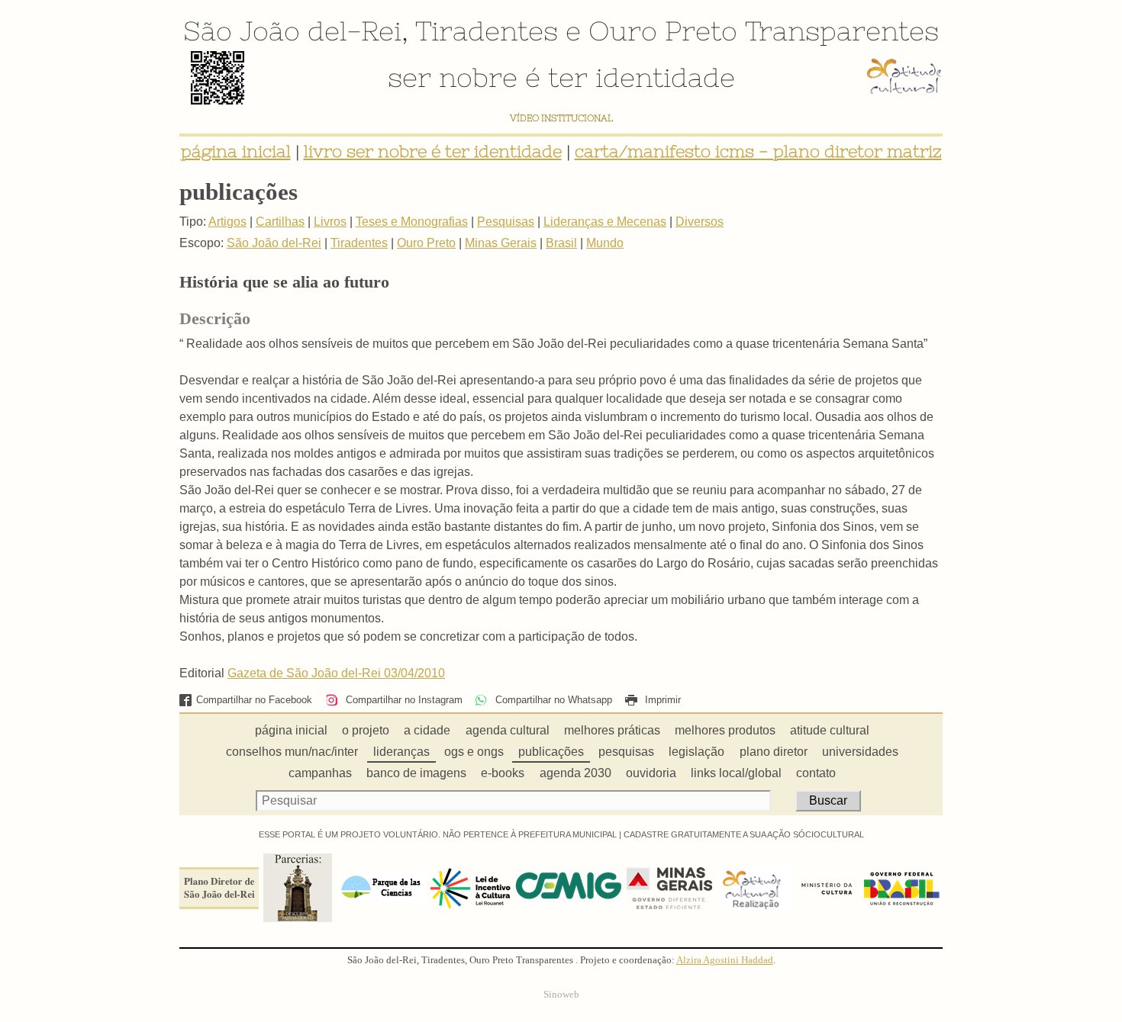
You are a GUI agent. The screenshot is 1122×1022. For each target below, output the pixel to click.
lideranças (401, 751)
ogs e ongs (474, 751)
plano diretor (774, 751)
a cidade (427, 730)
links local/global (736, 772)
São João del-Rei (292, 30)
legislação (696, 751)
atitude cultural (829, 730)
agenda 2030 (575, 772)
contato (816, 772)
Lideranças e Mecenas (604, 221)
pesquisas (626, 751)
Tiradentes (486, 30)
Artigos (227, 221)
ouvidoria (651, 772)
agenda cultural (508, 730)
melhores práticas (612, 730)
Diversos (699, 221)
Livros (330, 221)
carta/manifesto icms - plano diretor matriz (758, 151)
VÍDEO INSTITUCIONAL (561, 118)
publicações (551, 751)
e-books (502, 772)
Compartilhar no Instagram (402, 699)
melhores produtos (725, 730)
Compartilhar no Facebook (254, 699)
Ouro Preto (662, 30)
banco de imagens (416, 772)
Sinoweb (561, 994)
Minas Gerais (501, 242)
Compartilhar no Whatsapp (551, 699)
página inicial (236, 151)
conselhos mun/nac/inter (292, 751)
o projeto (365, 730)
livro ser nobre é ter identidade (433, 151)
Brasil (561, 242)
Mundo (605, 242)
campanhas (320, 772)
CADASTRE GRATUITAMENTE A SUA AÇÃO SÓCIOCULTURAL (744, 834)
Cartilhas (280, 221)
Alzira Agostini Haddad (724, 960)
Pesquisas (505, 221)
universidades (860, 751)
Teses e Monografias (412, 221)
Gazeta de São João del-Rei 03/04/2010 (336, 673)
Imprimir (661, 699)
